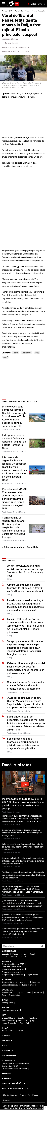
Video (33, 4)
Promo (35, 1095)
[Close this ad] (45, 1108)
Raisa (15, 352)
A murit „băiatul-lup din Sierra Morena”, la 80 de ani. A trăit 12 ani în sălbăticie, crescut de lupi (25, 588)
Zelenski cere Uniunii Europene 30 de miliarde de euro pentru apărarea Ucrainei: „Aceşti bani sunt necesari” (22, 847)
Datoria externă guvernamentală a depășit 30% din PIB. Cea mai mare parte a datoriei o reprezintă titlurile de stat (23, 931)
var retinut (26, 352)
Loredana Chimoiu (10, 39)
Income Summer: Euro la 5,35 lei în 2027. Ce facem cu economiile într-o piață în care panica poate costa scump (23, 803)
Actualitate (19, 11)
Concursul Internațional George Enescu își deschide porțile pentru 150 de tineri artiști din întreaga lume (22, 833)
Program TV (25, 1095)
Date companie (10, 1106)
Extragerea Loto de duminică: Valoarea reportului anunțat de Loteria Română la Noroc (14, 442)
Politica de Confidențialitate (29, 1108)
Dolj (37, 352)
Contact (6, 1100)
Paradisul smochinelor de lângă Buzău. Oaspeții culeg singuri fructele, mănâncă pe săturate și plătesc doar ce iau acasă (25, 605)
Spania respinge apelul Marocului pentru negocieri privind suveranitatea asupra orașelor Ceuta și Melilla (23, 743)
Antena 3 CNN (7, 11)
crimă (5, 357)
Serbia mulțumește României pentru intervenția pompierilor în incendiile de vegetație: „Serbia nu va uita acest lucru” (23, 875)
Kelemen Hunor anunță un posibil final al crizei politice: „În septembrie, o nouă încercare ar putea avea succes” (26, 668)
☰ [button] (4, 3)
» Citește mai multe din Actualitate (20, 547)
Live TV (41, 4)
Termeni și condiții (27, 1106)
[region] (24, 1116)
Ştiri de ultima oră (10, 1095)
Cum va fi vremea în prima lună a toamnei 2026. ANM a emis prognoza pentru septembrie (25, 685)
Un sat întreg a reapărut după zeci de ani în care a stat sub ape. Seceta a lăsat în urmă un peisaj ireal (26, 570)
